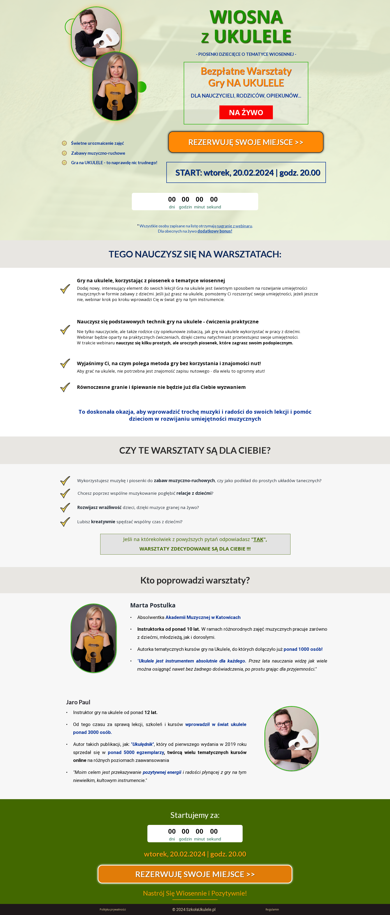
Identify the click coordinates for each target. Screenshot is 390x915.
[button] (245, 142)
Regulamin (272, 909)
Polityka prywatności (113, 909)
